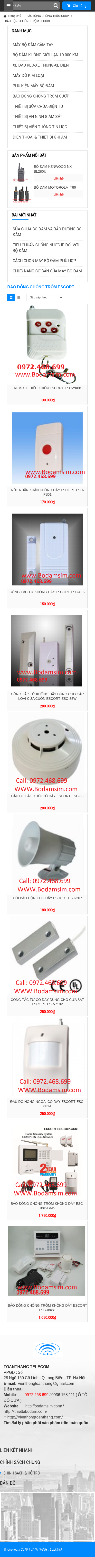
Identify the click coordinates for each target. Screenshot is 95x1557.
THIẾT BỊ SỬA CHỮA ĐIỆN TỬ (38, 106)
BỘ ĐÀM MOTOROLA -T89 (55, 187)
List (18, 297)
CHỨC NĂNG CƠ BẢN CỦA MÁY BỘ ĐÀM (47, 271)
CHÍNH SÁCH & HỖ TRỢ (21, 1473)
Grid (11, 297)
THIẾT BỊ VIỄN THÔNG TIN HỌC (40, 127)
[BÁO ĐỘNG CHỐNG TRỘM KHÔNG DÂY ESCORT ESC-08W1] (47, 1261)
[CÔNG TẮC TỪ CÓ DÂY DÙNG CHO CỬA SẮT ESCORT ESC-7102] (47, 956)
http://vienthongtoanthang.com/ (35, 1417)
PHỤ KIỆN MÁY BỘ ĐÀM (33, 86)
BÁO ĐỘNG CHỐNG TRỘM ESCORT (27, 21)
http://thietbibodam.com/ (26, 1411)
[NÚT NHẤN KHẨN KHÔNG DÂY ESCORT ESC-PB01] (47, 446)
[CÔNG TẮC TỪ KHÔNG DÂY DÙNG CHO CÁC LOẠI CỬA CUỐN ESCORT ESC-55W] (47, 650)
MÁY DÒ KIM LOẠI (28, 75)
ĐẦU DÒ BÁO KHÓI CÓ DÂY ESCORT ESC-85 (47, 796)
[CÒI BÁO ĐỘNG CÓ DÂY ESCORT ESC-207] (47, 854)
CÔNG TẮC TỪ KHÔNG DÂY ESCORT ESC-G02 (48, 592)
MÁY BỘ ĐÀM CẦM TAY (33, 44)
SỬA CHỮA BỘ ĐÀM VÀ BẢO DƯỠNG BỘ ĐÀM (47, 232)
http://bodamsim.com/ (43, 1406)
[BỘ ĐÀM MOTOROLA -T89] (21, 193)
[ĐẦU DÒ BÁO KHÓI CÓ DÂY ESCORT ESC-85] (47, 752)
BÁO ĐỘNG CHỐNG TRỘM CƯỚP (48, 16)
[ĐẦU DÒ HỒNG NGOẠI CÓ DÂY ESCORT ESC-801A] (47, 1057)
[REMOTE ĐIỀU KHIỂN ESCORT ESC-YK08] (47, 344)
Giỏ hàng (79, 6)
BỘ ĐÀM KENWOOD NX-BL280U (53, 169)
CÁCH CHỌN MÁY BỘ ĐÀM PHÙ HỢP (44, 260)
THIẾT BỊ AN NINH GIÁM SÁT (37, 116)
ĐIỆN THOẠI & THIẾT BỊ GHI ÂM (40, 137)
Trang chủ (14, 16)
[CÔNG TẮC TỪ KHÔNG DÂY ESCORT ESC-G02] (47, 548)
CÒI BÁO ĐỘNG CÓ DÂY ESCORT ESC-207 (47, 898)
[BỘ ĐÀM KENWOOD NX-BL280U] (21, 172)
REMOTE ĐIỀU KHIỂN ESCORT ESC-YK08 (47, 388)
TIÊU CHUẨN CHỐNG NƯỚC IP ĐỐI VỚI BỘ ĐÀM (46, 248)
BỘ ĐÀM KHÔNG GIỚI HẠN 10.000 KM (45, 55)
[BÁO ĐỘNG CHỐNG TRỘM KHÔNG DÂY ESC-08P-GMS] (47, 1159)
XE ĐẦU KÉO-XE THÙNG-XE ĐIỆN (41, 65)
